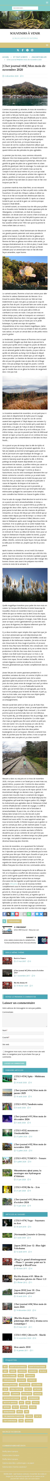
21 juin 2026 (21, 1190)
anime (12, 1371)
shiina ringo (9, 1412)
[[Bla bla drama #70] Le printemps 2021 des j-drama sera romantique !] (7, 1320)
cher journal (14, 921)
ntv (21, 1403)
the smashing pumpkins (13, 1416)
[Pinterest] (27, 50)
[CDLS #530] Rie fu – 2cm (27, 1187)
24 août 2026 (21, 1082)
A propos (14, 1451)
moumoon (26, 1394)
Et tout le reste (20, 57)
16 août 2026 (21, 1096)
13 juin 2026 (21, 1205)
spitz (19, 1412)
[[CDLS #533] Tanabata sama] (7, 1106)
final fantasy (16, 1389)
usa (21, 1421)
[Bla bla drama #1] (7, 985)
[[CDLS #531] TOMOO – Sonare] (7, 1160)
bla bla (43, 1371)
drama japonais (10, 1385)
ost (27, 1403)
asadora (22, 1371)
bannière (33, 1371)
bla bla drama (9, 1376)
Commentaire (7, 1012)
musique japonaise (11, 1398)
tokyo (29, 1416)
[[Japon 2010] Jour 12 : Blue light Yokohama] (7, 1247)
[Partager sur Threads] (45, 914)
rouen (32, 1407)
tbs (26, 1412)
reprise (7, 1407)
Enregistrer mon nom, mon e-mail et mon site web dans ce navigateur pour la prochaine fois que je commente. (23, 1054)
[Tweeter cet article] (9, 914)
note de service (10, 1403)
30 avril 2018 (21, 1227)
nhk (24, 1398)
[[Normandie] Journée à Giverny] (7, 1235)
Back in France (20, 958)
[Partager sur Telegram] (37, 914)
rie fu (15, 1407)
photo (35, 1403)
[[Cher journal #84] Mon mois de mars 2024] (7, 1306)
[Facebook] (23, 50)
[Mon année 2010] (7, 1349)
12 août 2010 (21, 1252)
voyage (29, 1421)
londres (15, 1394)
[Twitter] (18, 50)
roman (24, 1407)
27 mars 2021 (21, 1327)
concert (31, 1380)
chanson (30, 1376)
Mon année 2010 (22, 1347)
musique (37, 1394)
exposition (24, 1385)
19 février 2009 (22, 986)
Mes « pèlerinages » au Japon (23, 1463)
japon (6, 1394)
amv (5, 1371)
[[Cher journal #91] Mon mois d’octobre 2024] (7, 1201)
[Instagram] (32, 50)
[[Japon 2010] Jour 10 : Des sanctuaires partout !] (7, 1292)
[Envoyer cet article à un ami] (21, 914)
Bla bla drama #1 (20, 983)
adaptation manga (18, 1367)
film (5, 1389)
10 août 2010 (21, 1296)
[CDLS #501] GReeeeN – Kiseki (30, 1334)
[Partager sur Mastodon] (33, 914)
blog (21, 1376)
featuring (37, 1385)
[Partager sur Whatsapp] (29, 914)
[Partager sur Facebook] (4, 914)
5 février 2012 (21, 1282)
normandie (33, 1398)
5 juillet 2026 (21, 1161)
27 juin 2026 (21, 1179)
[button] (46, 2)
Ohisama (13, 884)
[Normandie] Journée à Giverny (30, 1234)
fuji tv (28, 1389)
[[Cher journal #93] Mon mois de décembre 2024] (7, 1118)
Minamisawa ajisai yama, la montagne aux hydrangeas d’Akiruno (27, 1173)
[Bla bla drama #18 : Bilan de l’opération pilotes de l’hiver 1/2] (7, 1278)
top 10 (37, 1416)
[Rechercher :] (25, 8)
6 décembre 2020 (11, 76)
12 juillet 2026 (21, 1150)
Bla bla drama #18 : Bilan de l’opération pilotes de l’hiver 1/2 (30, 1277)
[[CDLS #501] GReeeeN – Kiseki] (7, 1337)
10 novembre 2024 (23, 1338)
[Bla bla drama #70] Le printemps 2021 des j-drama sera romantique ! (31, 1321)
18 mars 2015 (21, 1268)
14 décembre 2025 (23, 1310)
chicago (21, 1380)
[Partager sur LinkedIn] (13, 914)
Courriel (5, 1037)
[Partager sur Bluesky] (41, 914)
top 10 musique (10, 1421)
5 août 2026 (21, 1122)
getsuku (37, 1389)
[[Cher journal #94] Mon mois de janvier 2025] (7, 1092)
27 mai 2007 (21, 961)
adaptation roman (37, 1367)
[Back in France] (7, 960)
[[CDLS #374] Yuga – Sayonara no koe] (7, 1222)
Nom (4, 1030)
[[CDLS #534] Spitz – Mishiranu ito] (7, 1078)
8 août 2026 (21, 1107)
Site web (5, 1044)
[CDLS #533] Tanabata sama (28, 1104)
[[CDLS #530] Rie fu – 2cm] (7, 1189)
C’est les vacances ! (19, 1467)
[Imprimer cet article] (25, 914)
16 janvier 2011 (22, 1350)
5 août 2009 (21, 1238)
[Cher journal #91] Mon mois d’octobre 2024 (28, 1201)
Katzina (5, 1455)
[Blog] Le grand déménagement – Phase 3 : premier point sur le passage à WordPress (30, 1262)
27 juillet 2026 (21, 1136)
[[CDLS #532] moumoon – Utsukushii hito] (7, 1132)
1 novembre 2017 (23, 976)
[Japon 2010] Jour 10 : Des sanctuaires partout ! (27, 1291)
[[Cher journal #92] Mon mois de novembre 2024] (7, 1146)
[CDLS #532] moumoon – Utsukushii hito (26, 1132)
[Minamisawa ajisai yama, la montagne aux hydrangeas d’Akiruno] (7, 1172)
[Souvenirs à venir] (25, 27)
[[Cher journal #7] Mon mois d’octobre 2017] (7, 973)
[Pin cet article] (17, 914)
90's (5, 1367)
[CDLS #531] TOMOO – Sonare (30, 1158)
